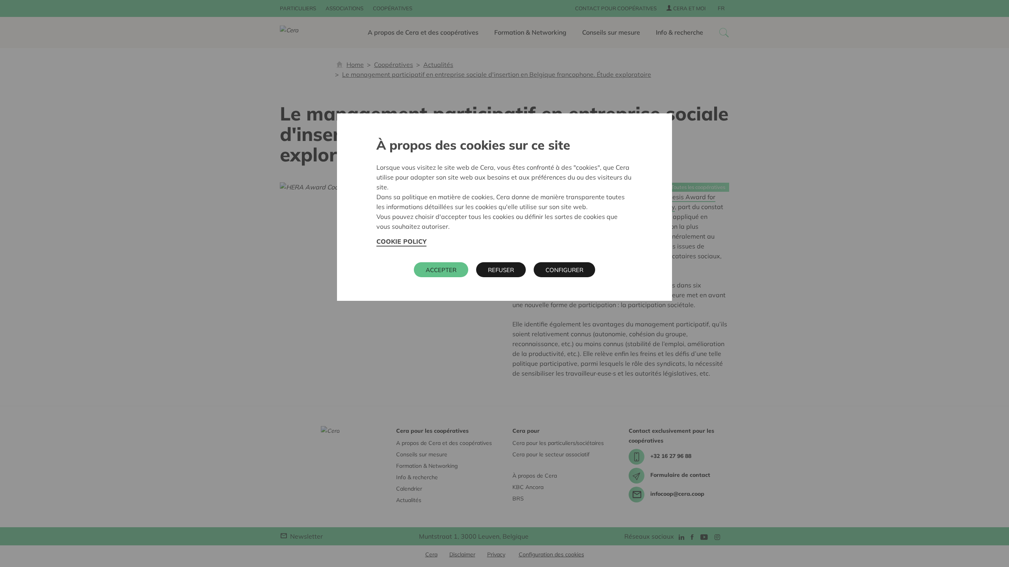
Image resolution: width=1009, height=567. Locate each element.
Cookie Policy (401, 241)
